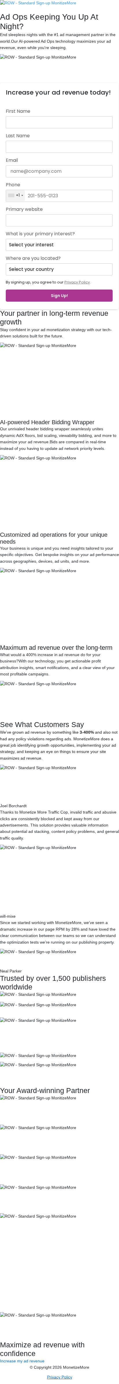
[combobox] (15, 195)
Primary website (24, 209)
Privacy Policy (77, 282)
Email (12, 160)
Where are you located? (33, 258)
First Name (18, 111)
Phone (13, 185)
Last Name (18, 136)
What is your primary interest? (40, 234)
